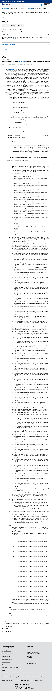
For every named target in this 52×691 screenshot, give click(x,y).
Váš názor (30, 8)
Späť (4, 17)
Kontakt (4, 670)
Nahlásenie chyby (6, 656)
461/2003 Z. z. (22, 61)
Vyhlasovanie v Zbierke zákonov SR (10, 667)
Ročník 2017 (46, 12)
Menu (45, 4)
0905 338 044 (30, 659)
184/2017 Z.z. (7, 13)
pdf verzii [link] (12, 39)
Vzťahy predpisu (7, 49)
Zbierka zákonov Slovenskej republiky (16, 12)
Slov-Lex (20, 1)
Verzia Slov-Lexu (6, 662)
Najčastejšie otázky (6, 651)
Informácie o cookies (7, 659)
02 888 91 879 (30, 657)
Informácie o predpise (8, 44)
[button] (20, 25)
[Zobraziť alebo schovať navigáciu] (41, 4)
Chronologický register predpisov (34, 12)
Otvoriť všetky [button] (46, 41)
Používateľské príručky (7, 653)
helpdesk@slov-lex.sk (32, 663)
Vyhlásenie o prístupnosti (8, 664)
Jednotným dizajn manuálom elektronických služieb (27, 680)
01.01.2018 (14, 13)
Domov (3, 12)
